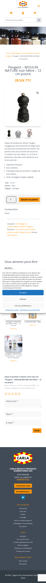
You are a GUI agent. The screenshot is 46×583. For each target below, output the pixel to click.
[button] (38, 93)
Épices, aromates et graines (23, 520)
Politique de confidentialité (23, 548)
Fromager (23, 517)
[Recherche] (38, 20)
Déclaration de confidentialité (30, 310)
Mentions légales (23, 545)
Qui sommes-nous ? (23, 539)
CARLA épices (12, 235)
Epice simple (30, 229)
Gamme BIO (23, 508)
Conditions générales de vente (23, 542)
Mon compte (23, 561)
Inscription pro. (23, 491)
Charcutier (23, 511)
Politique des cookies (23, 551)
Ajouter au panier (29, 199)
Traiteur (23, 514)
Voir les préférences (23, 305)
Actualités (23, 536)
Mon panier (23, 564)
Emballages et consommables (22, 53)
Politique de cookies (12, 310)
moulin (9, 232)
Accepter (23, 292)
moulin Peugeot (19, 232)
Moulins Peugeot (26, 226)
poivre (28, 232)
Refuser (23, 299)
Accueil (8, 53)
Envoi (37, 430)
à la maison (20, 229)
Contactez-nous (23, 485)
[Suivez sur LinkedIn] (23, 497)
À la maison (23, 526)
